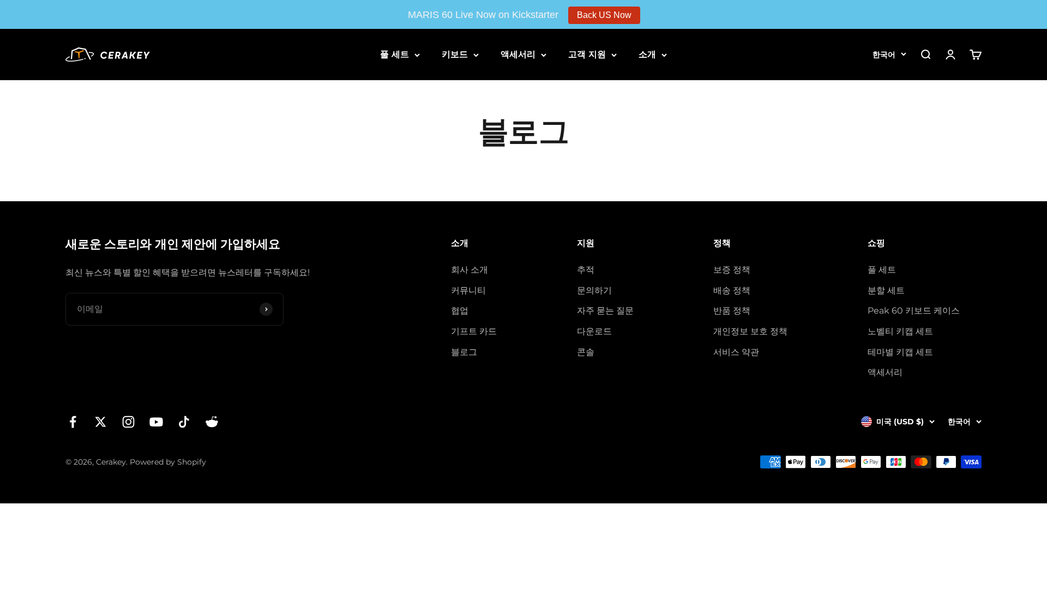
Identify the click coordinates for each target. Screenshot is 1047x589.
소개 (647, 54)
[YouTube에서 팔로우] (156, 421)
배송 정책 (731, 290)
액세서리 (518, 54)
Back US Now (604, 15)
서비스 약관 (736, 352)
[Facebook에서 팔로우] (72, 421)
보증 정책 (731, 270)
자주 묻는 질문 (605, 310)
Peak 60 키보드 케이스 (914, 310)
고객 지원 (587, 54)
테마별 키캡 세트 (900, 352)
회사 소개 (469, 270)
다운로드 (594, 331)
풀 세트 (394, 54)
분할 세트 (886, 290)
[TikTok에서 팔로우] (184, 421)
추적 (585, 270)
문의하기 (594, 290)
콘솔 (585, 352)
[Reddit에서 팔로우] (211, 421)
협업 (459, 310)
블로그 (464, 352)
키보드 (455, 54)
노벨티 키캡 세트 (900, 331)
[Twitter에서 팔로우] (100, 421)
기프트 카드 (474, 331)
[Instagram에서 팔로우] (128, 421)
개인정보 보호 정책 (750, 331)
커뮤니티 (468, 290)
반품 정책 (731, 310)
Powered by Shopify (168, 462)
